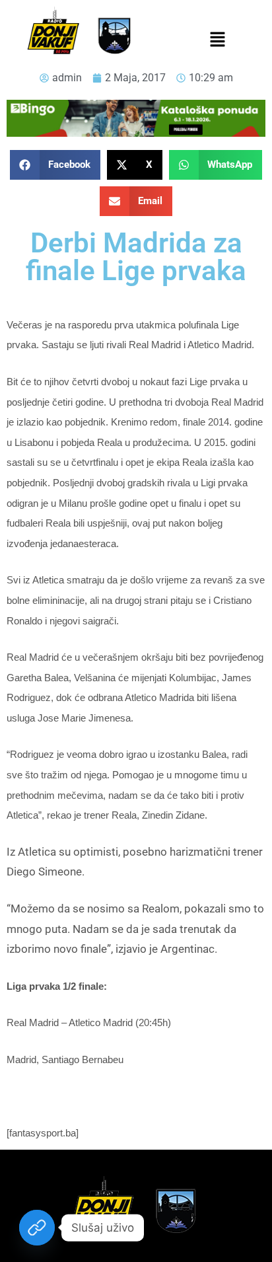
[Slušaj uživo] (37, 1227)
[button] (217, 40)
